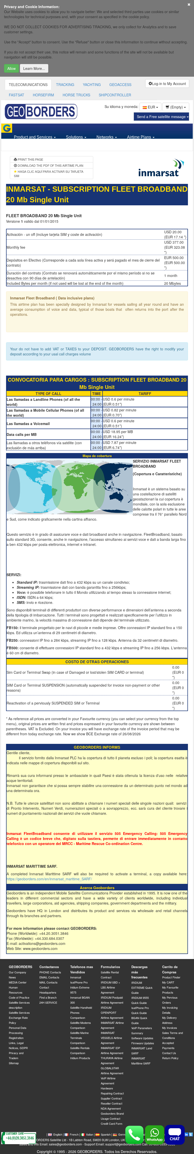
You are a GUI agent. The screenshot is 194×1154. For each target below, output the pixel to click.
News (12, 977)
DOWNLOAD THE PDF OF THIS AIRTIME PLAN (50, 165)
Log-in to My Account (169, 83)
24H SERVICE (48, 1002)
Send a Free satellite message (162, 116)
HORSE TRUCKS (76, 94)
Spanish (106, 1134)
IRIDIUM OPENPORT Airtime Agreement (112, 1012)
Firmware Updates (142, 1043)
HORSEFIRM (43, 94)
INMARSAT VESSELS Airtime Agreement (111, 1038)
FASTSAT (16, 94)
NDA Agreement (111, 1108)
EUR (151, 106)
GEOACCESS (120, 84)
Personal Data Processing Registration (17, 1033)
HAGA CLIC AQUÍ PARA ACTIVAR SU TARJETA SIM (48, 173)
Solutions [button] (75, 137)
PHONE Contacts (50, 972)
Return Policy (170, 1058)
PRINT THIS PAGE (30, 159)
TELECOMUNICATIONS (28, 84)
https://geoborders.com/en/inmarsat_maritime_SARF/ (49, 878)
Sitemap (14, 1063)
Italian (89, 1134)
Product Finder (171, 977)
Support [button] (21, 146)
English (57, 1134)
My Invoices (169, 1028)
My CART (168, 982)
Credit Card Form (111, 1123)
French (74, 1134)
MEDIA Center (18, 982)
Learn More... (34, 68)
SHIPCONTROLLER (115, 94)
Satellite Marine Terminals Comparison (79, 1038)
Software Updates (142, 1038)
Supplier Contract (111, 1098)
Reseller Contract (111, 1103)
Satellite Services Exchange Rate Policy (19, 1017)
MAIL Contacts (48, 982)
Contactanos (49, 966)
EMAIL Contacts (49, 977)
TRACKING (65, 84)
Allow (11, 68)
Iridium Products (80, 1058)
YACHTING (92, 84)
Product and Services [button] (33, 137)
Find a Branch (48, 997)
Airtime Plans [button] (139, 137)
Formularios (110, 966)
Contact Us (169, 1053)
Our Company (17, 972)
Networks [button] (105, 137)
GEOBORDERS (20, 966)
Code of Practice (19, 997)
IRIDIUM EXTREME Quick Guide (142, 987)
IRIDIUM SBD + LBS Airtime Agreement (110, 987)
